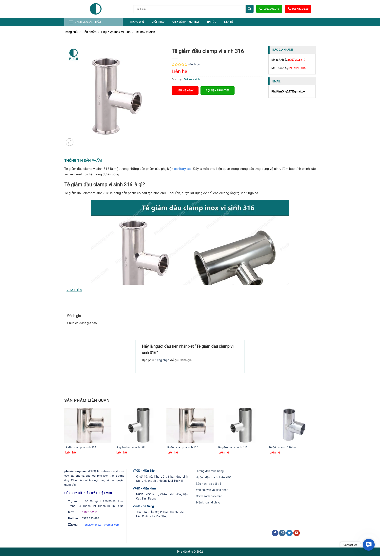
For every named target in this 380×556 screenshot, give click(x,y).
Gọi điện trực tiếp (217, 90)
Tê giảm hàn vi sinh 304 (130, 447)
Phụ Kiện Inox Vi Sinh (115, 32)
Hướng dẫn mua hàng (210, 471)
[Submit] (250, 9)
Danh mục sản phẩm (88, 21)
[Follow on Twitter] (289, 533)
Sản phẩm (89, 32)
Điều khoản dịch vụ (208, 502)
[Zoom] (69, 142)
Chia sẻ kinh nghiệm (185, 21)
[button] (368, 544)
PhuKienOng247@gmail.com (289, 91)
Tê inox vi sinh (145, 32)
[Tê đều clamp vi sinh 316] (190, 425)
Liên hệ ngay (185, 90)
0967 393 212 (296, 59)
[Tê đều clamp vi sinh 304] (87, 425)
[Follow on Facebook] (275, 533)
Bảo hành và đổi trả (208, 483)
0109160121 (90, 512)
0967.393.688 (90, 518)
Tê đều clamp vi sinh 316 (182, 447)
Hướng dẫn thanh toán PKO (213, 477)
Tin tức (211, 21)
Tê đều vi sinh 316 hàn (283, 447)
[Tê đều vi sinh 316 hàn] (292, 425)
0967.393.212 (271, 8)
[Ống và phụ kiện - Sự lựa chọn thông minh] (95, 9)
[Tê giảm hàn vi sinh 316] (241, 425)
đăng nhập (162, 360)
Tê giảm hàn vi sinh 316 (233, 447)
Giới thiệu (158, 21)
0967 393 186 (297, 68)
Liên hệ (229, 21)
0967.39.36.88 (300, 8)
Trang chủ (137, 21)
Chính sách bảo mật (209, 496)
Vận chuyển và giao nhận (212, 490)
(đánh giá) (194, 64)
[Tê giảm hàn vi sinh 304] (138, 425)
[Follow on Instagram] (282, 533)
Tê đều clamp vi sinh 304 (80, 447)
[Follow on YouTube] (296, 533)
